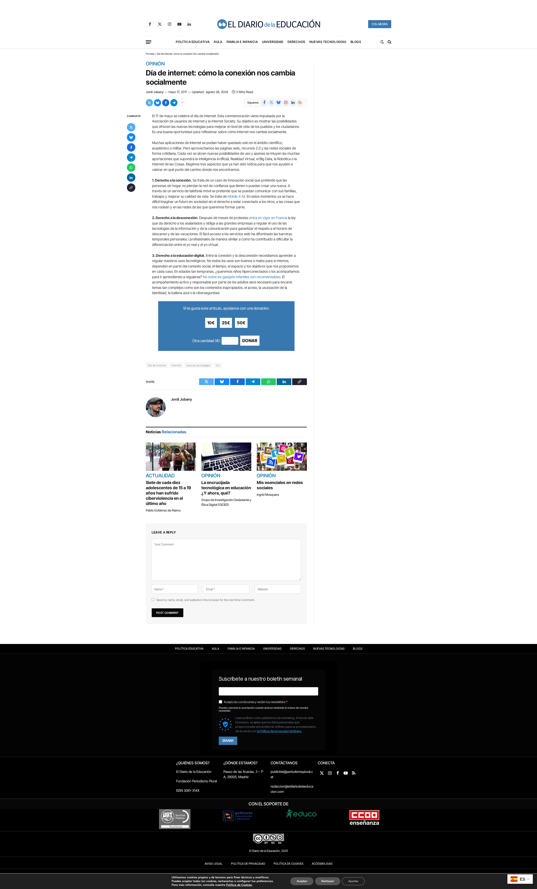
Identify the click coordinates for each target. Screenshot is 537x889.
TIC (217, 365)
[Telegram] (131, 157)
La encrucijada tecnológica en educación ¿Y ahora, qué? (226, 488)
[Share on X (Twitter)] (149, 102)
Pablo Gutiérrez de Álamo (163, 510)
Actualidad (160, 476)
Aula (218, 42)
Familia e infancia (242, 42)
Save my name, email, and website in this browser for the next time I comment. (205, 600)
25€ (226, 322)
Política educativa (193, 42)
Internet (176, 365)
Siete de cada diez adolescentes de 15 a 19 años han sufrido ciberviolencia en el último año (168, 493)
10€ (211, 322)
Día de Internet (157, 365)
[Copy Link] (131, 187)
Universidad (272, 42)
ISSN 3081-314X (187, 790)
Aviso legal (214, 864)
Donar (249, 340)
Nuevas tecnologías (327, 42)
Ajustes (353, 881)
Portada (150, 53)
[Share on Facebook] (165, 102)
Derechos (296, 42)
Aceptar (302, 881)
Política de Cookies (288, 864)
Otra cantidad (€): (206, 341)
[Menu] (148, 42)
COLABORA (380, 24)
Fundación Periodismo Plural (196, 781)
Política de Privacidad (248, 864)
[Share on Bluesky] (157, 102)
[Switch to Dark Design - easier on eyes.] (382, 42)
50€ (241, 322)
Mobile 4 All (236, 196)
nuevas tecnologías (198, 365)
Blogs (356, 42)
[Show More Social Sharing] (182, 102)
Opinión (155, 64)
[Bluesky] (131, 137)
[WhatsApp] (131, 167)
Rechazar (327, 881)
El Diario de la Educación (193, 772)
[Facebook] (131, 147)
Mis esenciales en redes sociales (280, 485)
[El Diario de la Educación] (268, 24)
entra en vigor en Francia (268, 218)
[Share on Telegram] (173, 102)
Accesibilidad (322, 864)
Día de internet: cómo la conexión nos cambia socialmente (220, 77)
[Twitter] (131, 127)
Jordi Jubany (155, 92)
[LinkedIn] (131, 177)
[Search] (389, 42)
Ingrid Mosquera (268, 495)
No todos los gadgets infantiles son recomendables (241, 277)
